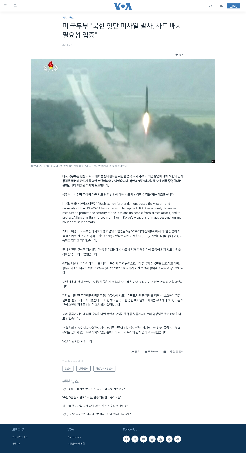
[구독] (177, 439)
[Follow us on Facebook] (126, 439)
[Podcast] (169, 439)
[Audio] (210, 6)
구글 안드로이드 (20, 437)
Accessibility (74, 437)
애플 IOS (16, 443)
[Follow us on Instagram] (152, 439)
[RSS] (160, 439)
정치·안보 (67, 17)
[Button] (179, 54)
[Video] (221, 6)
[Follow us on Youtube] (143, 439)
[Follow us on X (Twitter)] (134, 439)
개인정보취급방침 (76, 443)
